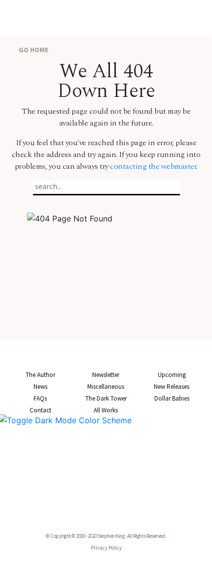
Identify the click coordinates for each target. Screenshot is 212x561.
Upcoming (172, 375)
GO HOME (32, 49)
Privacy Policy (106, 547)
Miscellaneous (105, 386)
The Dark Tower (106, 398)
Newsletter (105, 375)
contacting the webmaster (153, 166)
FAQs (40, 398)
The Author (40, 375)
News (40, 386)
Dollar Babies (171, 398)
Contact (40, 410)
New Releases (171, 386)
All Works (106, 410)
